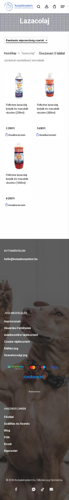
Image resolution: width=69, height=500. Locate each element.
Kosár (8, 444)
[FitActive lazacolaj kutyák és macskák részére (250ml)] (18, 85)
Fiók (7, 437)
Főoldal (9, 417)
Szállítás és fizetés (17, 423)
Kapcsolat (10, 450)
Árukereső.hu (34, 392)
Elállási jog (11, 348)
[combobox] (26, 40)
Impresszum (12, 321)
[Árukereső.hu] (34, 379)
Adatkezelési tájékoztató (21, 335)
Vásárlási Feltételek (17, 328)
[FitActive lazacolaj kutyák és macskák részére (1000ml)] (18, 155)
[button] (63, 6)
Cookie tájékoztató (17, 341)
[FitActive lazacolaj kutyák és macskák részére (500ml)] (49, 85)
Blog (7, 430)
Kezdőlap (10, 53)
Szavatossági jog (15, 355)
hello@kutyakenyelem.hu (21, 259)
